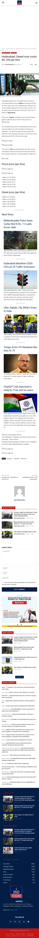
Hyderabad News (10, 48)
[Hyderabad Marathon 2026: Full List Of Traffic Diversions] (7, 660)
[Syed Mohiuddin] (3, 64)
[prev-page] (3, 541)
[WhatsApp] (24, 921)
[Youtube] (28, 921)
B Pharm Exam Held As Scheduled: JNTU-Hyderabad (20, 706)
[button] (17, 624)
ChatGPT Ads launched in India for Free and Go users (18, 388)
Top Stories (13, 52)
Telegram (16, 437)
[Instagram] (15, 921)
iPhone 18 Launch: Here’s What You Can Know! (21, 692)
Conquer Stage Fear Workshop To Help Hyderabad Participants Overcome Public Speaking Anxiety (25, 514)
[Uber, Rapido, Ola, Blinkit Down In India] (7, 534)
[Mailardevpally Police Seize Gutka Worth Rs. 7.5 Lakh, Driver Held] (7, 525)
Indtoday (8, 437)
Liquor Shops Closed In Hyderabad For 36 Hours (19, 740)
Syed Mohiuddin (10, 64)
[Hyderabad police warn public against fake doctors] (8, 850)
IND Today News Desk (19, 518)
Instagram (33, 442)
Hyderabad (16, 458)
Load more (19, 677)
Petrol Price (24, 458)
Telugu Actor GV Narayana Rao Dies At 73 (20, 349)
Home (3, 48)
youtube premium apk (8, 767)
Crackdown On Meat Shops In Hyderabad (18, 763)
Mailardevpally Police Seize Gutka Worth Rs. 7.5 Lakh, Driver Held (18, 224)
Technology (4, 537)
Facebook (11, 442)
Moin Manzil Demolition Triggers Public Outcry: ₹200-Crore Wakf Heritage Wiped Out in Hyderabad (18, 750)
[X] (19, 921)
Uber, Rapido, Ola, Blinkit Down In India (20, 309)
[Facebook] (10, 921)
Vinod (3, 687)
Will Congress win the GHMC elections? (20, 755)
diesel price (9, 458)
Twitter (23, 442)
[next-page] (6, 541)
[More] (34, 467)
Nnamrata (5, 695)
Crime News (5, 527)
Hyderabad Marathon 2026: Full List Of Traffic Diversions (19, 265)
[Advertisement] (19, 25)
